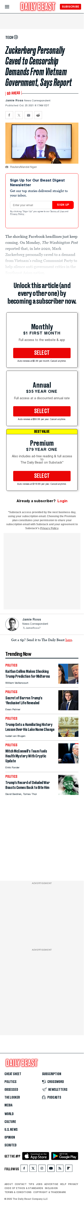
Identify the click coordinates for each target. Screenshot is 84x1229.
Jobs (39, 1184)
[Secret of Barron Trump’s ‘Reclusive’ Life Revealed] (68, 709)
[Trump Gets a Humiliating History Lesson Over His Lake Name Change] (68, 736)
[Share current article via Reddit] (38, 115)
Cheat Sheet (12, 1074)
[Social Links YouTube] (51, 1169)
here (68, 640)
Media (8, 1105)
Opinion (9, 1137)
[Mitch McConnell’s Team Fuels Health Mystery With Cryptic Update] (68, 762)
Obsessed (11, 1089)
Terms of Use (57, 212)
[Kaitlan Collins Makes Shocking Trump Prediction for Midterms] (68, 682)
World (9, 1114)
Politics (10, 1082)
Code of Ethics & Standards (23, 1188)
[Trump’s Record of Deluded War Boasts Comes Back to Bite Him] (68, 794)
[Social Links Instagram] (42, 1169)
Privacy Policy (17, 214)
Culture (10, 1122)
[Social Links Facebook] (24, 1169)
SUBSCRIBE (70, 6)
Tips (31, 1184)
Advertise (51, 1184)
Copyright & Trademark (49, 1192)
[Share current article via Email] (28, 115)
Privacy (73, 1184)
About (8, 1184)
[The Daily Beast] (38, 7)
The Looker (12, 1097)
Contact (21, 1184)
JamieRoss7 (32, 628)
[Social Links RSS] (59, 1169)
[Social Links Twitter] (33, 1169)
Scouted (10, 1145)
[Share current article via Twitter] (19, 115)
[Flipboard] (68, 1169)
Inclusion (51, 1188)
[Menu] (11, 6)
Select (42, 353)
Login (62, 501)
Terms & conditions (18, 1192)
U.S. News (10, 1129)
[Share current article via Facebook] (9, 115)
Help (63, 1184)
